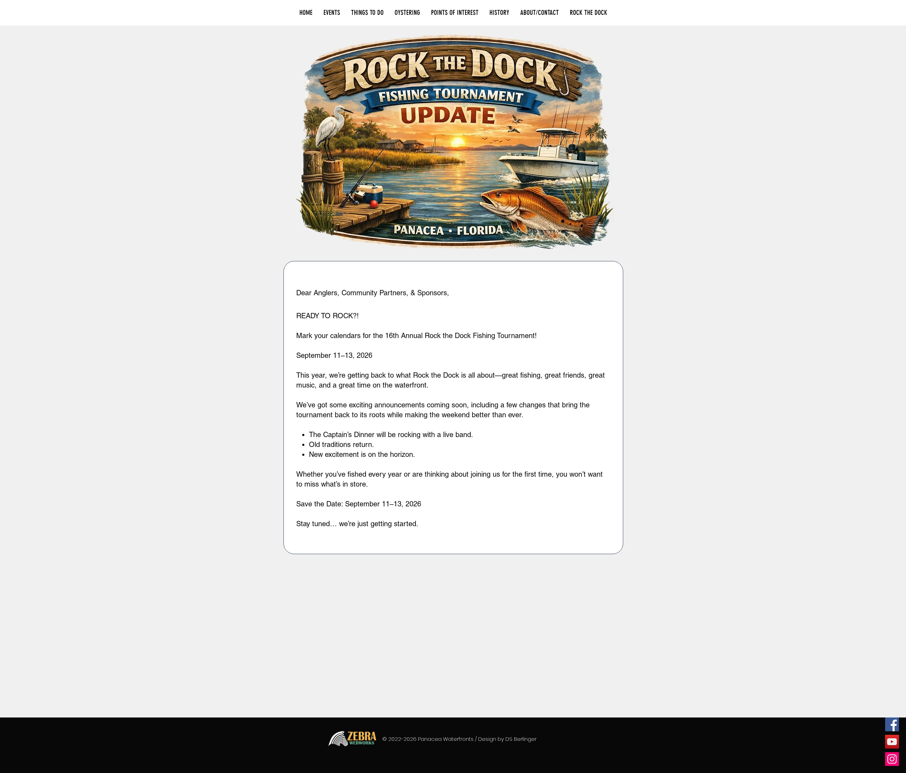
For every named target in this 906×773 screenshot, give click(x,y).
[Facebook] (892, 724)
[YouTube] (892, 742)
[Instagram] (892, 759)
